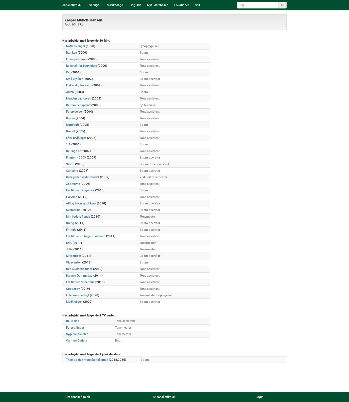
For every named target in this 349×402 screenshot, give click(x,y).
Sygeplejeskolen (77, 334)
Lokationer (181, 5)
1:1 (68, 144)
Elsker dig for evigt (78, 85)
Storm (70, 164)
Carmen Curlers (76, 340)
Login (259, 397)
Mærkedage (115, 5)
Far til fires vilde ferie (80, 282)
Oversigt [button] (93, 5)
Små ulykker (74, 79)
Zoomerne (73, 184)
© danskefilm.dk (164, 397)
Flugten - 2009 (76, 157)
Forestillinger (75, 327)
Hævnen (71, 197)
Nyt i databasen (157, 5)
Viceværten (73, 262)
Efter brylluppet (76, 138)
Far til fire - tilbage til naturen (85, 236)
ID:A (69, 243)
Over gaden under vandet (82, 177)
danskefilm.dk (71, 5)
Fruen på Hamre (76, 59)
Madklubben (74, 302)
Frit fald (71, 230)
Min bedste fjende (78, 216)
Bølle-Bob (72, 321)
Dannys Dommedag (79, 275)
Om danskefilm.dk (77, 397)
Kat (68, 72)
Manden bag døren (78, 98)
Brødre (70, 118)
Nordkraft (72, 125)
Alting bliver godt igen (81, 203)
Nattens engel (75, 46)
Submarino (73, 210)
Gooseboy (73, 289)
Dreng (70, 223)
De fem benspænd (78, 105)
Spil (197, 5)
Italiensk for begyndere (81, 66)
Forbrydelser (74, 111)
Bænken (71, 52)
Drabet (70, 131)
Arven (70, 92)
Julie (69, 249)
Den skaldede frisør (79, 269)
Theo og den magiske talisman (87, 360)
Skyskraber (73, 256)
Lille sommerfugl (77, 295)
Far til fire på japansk (80, 190)
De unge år (73, 151)
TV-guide (135, 5)
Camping (72, 170)
